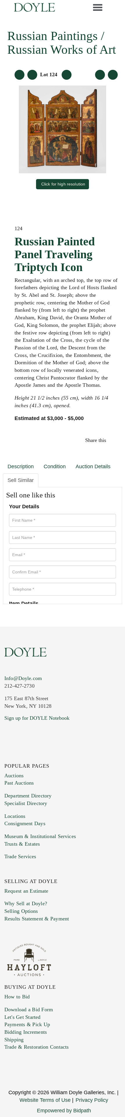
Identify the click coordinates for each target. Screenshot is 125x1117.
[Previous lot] (32, 75)
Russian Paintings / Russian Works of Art (61, 42)
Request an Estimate (26, 891)
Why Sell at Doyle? (25, 903)
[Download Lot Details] (100, 75)
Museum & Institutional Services (40, 836)
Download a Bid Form (28, 1009)
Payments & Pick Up (27, 1024)
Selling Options (21, 911)
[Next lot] (67, 75)
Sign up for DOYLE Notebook (36, 718)
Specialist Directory (25, 803)
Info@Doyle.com (23, 678)
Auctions (14, 775)
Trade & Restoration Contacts (36, 1047)
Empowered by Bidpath (64, 1110)
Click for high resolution (63, 184)
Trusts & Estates (22, 844)
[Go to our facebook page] (5, 756)
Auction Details (93, 466)
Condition (55, 466)
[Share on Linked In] (112, 440)
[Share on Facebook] (109, 440)
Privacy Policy (92, 1100)
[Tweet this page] (111, 440)
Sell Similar (21, 480)
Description (21, 466)
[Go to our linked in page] (8, 756)
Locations (14, 816)
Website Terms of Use (45, 1100)
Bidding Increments (25, 1032)
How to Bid (17, 997)
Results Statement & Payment (36, 919)
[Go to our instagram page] (114, 440)
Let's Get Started (22, 1017)
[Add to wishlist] (113, 75)
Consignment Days (24, 823)
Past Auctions (19, 783)
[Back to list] (19, 75)
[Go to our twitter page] (6, 756)
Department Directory (27, 796)
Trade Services (20, 856)
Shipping (14, 1040)
